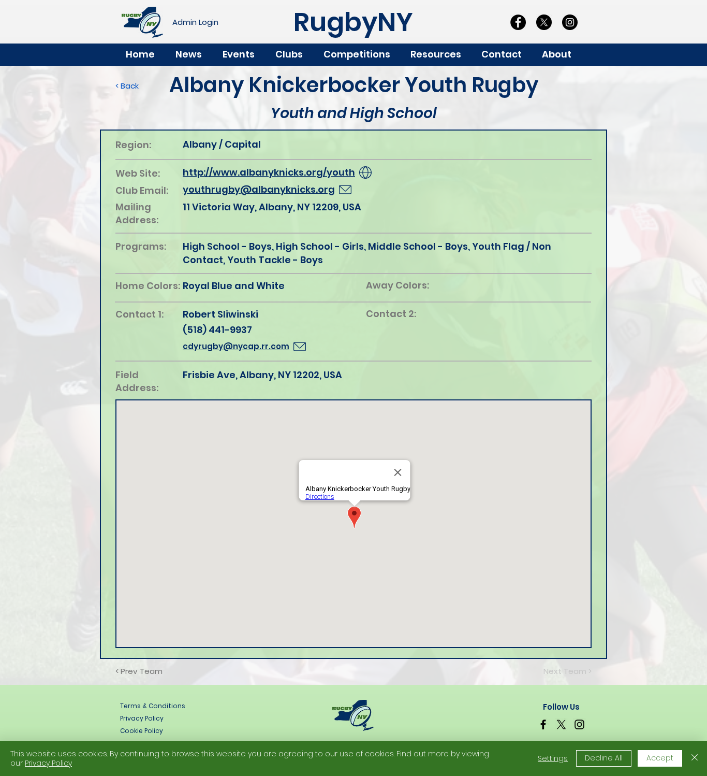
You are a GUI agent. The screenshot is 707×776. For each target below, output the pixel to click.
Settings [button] (553, 758)
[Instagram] (570, 22)
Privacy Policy (48, 763)
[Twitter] (561, 724)
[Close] (694, 758)
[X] (544, 22)
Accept (659, 758)
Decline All (604, 758)
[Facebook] (518, 22)
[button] (561, 54)
